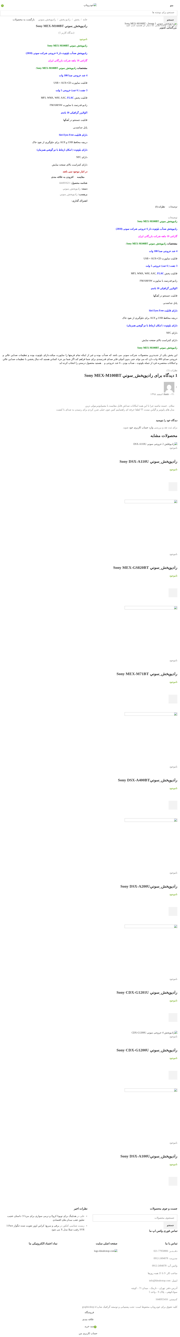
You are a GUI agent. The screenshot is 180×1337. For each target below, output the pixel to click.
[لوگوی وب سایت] (90, 5)
